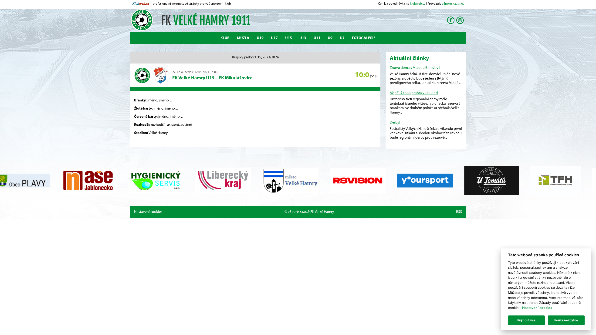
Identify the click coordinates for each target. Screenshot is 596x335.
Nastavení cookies (148, 212)
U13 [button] (302, 38)
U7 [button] (342, 38)
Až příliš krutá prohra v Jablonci (414, 93)
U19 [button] (260, 38)
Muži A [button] (243, 38)
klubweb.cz (417, 4)
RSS (459, 212)
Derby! (395, 122)
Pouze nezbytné (566, 320)
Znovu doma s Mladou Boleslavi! (415, 68)
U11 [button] (317, 38)
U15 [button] (288, 38)
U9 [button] (330, 38)
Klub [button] (225, 38)
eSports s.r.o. (297, 212)
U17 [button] (274, 38)
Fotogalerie (364, 38)
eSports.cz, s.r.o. (453, 4)
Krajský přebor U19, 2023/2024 (255, 57)
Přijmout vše (526, 320)
